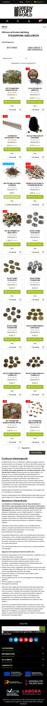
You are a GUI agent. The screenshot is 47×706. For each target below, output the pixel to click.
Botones (12, 47)
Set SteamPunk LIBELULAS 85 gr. (35, 422)
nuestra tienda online (18, 605)
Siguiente (26, 448)
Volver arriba (37, 453)
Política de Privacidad (28, 700)
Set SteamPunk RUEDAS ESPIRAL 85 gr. (12, 422)
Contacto (6, 2)
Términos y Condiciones (11, 700)
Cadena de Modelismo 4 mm (12, 137)
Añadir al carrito (12, 102)
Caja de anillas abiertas (35, 89)
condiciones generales (22, 632)
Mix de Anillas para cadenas (12, 184)
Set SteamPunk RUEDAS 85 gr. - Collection (12, 90)
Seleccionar (15, 58)
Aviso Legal (15, 702)
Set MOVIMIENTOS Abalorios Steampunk (12, 233)
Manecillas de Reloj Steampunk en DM (35, 184)
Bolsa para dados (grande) (35, 137)
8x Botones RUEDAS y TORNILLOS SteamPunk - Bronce (35, 375)
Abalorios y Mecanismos (34, 48)
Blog (21, 2)
